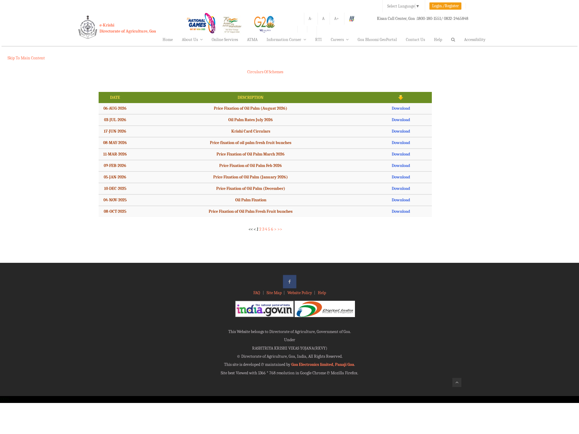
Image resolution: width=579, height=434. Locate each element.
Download (401, 108)
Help (438, 39)
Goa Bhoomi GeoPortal (377, 39)
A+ (336, 18)
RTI (318, 39)
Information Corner (284, 39)
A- (310, 18)
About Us (190, 39)
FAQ (257, 292)
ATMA (252, 39)
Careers (337, 39)
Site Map (274, 292)
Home (168, 39)
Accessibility (475, 39)
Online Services (225, 39)
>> (279, 229)
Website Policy (299, 292)
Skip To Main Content (26, 58)
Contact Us (415, 39)
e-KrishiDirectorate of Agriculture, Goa (128, 28)
